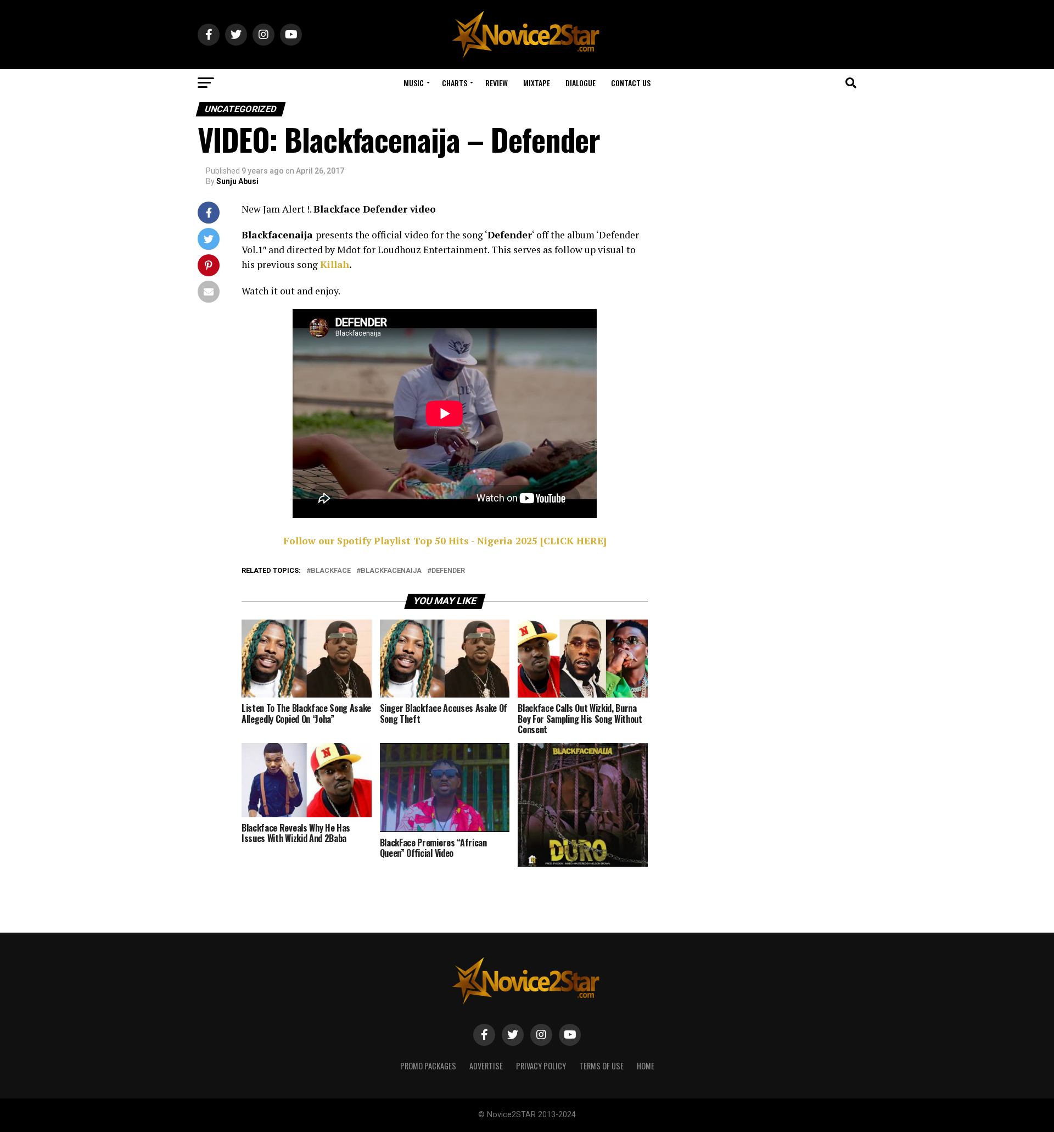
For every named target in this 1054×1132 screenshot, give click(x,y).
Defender (448, 571)
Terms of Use (601, 1066)
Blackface (331, 571)
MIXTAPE (536, 82)
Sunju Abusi (237, 181)
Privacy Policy (541, 1066)
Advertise (486, 1066)
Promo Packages (428, 1066)
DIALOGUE (580, 82)
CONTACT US (631, 82)
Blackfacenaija (391, 571)
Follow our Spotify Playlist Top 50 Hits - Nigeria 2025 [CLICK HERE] (445, 540)
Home (645, 1066)
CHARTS (454, 82)
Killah (334, 264)
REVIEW (496, 82)
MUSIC (413, 82)
